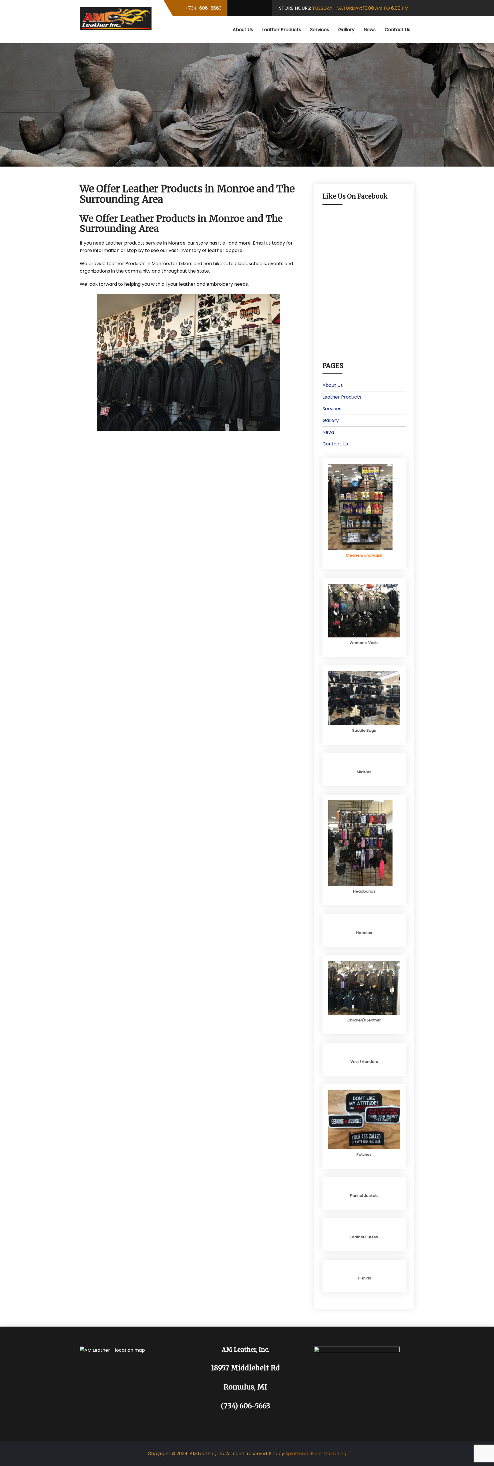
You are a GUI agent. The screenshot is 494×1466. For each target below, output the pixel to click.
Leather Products (281, 29)
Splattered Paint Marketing (315, 1453)
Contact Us (397, 29)
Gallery (346, 29)
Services (319, 29)
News (370, 29)
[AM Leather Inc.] (116, 18)
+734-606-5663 (203, 8)
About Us (243, 29)
